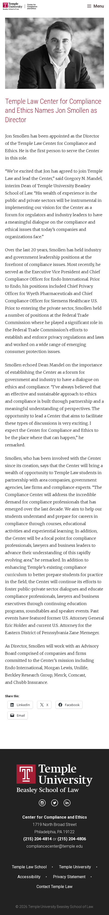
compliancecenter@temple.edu (54, 846)
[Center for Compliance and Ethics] (20, 6)
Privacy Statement (69, 876)
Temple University (75, 867)
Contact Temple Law (54, 886)
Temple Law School (29, 867)
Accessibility (29, 876)
